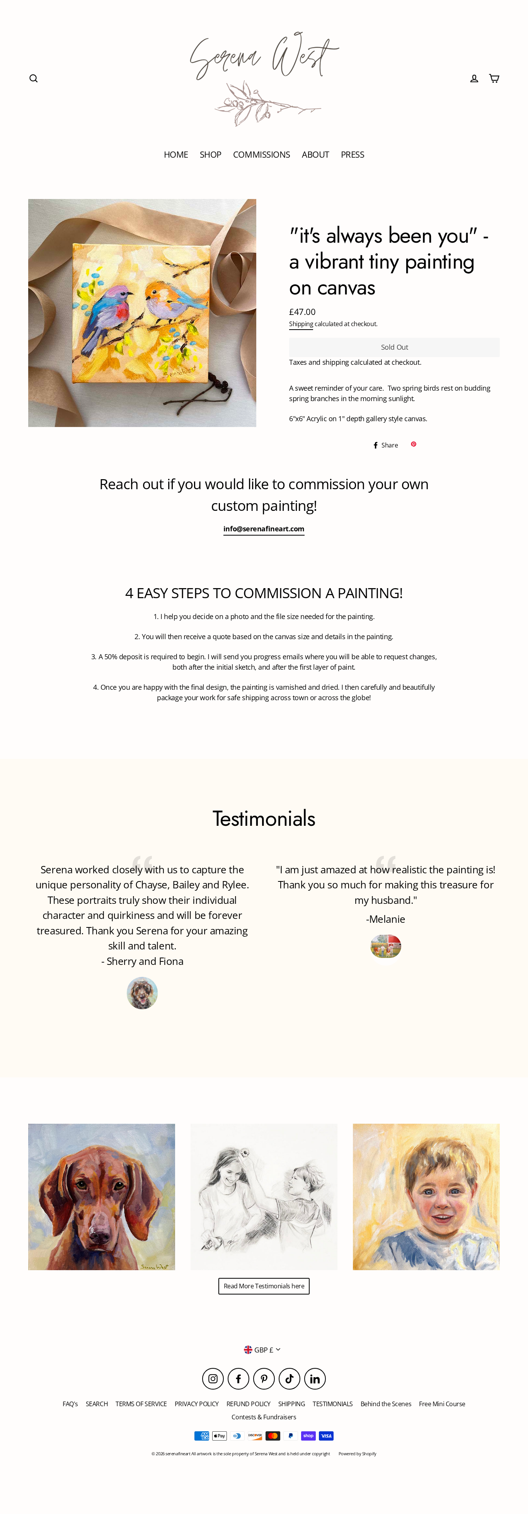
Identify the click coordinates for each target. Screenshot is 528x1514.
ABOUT (315, 154)
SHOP (210, 154)
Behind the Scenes (386, 1404)
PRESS (352, 154)
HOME (176, 154)
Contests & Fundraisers (264, 1417)
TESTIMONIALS (333, 1404)
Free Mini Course (442, 1404)
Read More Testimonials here (264, 1286)
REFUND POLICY (249, 1404)
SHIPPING (291, 1404)
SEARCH (97, 1404)
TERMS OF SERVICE (141, 1404)
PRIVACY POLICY (197, 1404)
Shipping (301, 324)
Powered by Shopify (357, 1453)
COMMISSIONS (261, 154)
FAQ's (70, 1404)
